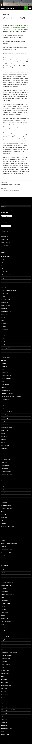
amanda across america (7, 582)
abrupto (3, 278)
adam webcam (4, 236)
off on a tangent (5, 670)
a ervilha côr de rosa (6, 272)
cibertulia (3, 323)
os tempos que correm (7, 393)
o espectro (3, 387)
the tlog (3, 433)
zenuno (12, 20)
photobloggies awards (6, 549)
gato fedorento (5, 338)
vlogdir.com (4, 719)
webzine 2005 (4, 725)
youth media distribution (7, 526)
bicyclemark (4, 588)
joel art (3, 634)
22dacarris (4, 265)
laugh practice (4, 643)
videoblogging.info (6, 713)
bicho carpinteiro (5, 299)
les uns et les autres (7, 8)
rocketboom (4, 679)
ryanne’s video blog (6, 685)
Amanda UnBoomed (6, 585)
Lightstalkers (4, 496)
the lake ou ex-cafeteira (7, 427)
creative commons (6, 471)
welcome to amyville (6, 728)
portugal (6, 14)
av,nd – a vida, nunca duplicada (9, 290)
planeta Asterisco (5, 399)
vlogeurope (4, 722)
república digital (5, 418)
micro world (4, 366)
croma (2, 597)
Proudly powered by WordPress (8, 742)
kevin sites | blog (5, 357)
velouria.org (4, 439)
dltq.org (3, 606)
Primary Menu (30, 8)
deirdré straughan (5, 603)
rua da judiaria (5, 421)
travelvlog (3, 700)
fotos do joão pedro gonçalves (9, 543)
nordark (3, 667)
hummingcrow (5, 627)
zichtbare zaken (5, 734)
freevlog (3, 615)
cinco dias (3, 326)
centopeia (3, 320)
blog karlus (4, 308)
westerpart (4, 448)
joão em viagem (5, 351)
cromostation (4, 329)
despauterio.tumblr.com (7, 474)
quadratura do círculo (6, 412)
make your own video (6, 655)
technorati (3, 514)
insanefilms (4, 630)
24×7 (2, 570)
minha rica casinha (6, 375)
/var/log (3, 259)
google (2, 487)
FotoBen (3, 540)
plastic (2, 405)
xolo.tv (2, 731)
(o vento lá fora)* (5, 256)
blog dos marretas (5, 305)
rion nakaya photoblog (7, 552)
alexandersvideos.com (7, 579)
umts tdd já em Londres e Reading (10, 189)
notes (2, 381)
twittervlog (4, 704)
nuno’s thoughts (5, 384)
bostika (3, 317)
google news (4, 490)
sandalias (3, 555)
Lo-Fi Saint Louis (5, 646)
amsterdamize (4, 239)
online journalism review (7, 508)
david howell (4, 600)
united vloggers (5, 707)
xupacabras (4, 559)
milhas (2, 369)
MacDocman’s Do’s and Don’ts (9, 652)
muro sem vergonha (6, 378)
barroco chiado (5, 465)
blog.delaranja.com (6, 311)
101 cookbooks (5, 262)
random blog (4, 415)
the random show (5, 694)
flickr (2, 480)
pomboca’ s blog (5, 409)
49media (3, 576)
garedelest (3, 335)
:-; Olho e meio (5, 268)
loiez (2, 649)
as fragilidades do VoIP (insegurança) (10, 183)
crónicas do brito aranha (7, 594)
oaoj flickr (3, 546)
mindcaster (4, 661)
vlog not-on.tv (4, 716)
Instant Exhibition (5, 242)
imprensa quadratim (6, 348)
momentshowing (5, 664)
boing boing (4, 314)
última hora (4, 462)
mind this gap (4, 372)
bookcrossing (4, 468)
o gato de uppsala (5, 390)
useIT (2, 520)
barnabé (3, 296)
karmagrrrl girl (5, 637)
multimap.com (5, 502)
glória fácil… (4, 342)
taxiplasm (3, 691)
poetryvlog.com (5, 673)
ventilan (3, 442)
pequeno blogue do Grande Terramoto (11, 396)
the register (4, 517)
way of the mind (5, 445)
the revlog (3, 697)
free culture (4, 484)
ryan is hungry (4, 682)
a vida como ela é (5, 275)
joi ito (2, 354)
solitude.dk (4, 688)
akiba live (3, 281)
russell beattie (4, 424)
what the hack (4, 245)
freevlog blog (4, 618)
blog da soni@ (4, 302)
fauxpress (3, 609)
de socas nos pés (5, 332)
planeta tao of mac (6, 402)
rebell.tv (3, 676)
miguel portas (4, 499)
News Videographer (6, 505)
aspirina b (3, 287)
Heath (2, 624)
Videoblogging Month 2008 (8, 710)
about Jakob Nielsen (6, 459)
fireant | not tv (4, 612)
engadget (3, 477)
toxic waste (4, 436)
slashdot (3, 511)
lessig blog (3, 360)
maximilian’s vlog (5, 658)
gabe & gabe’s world (6, 621)
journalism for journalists (7, 493)
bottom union (4, 591)
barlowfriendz (4, 293)
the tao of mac (4, 430)
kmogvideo (4, 640)
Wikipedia (3, 523)
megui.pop (3, 363)
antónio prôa (4, 284)
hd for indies (4, 345)
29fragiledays (4, 573)
